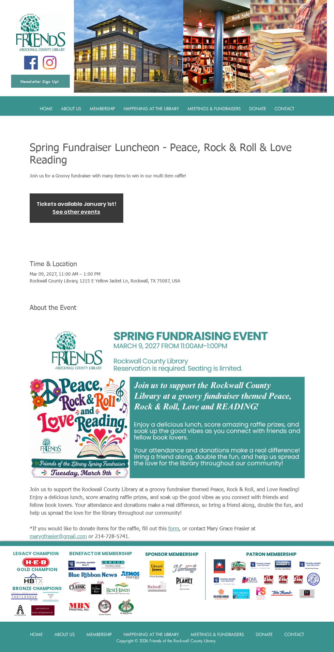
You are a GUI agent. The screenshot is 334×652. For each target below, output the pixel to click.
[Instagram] (49, 62)
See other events (76, 212)
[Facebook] (31, 62)
